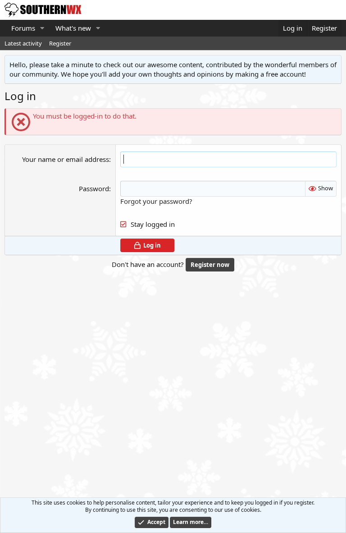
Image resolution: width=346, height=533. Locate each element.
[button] (42, 28)
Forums (23, 27)
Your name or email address (65, 159)
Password (94, 188)
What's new (73, 27)
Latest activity (23, 43)
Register (60, 43)
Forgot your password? (156, 201)
